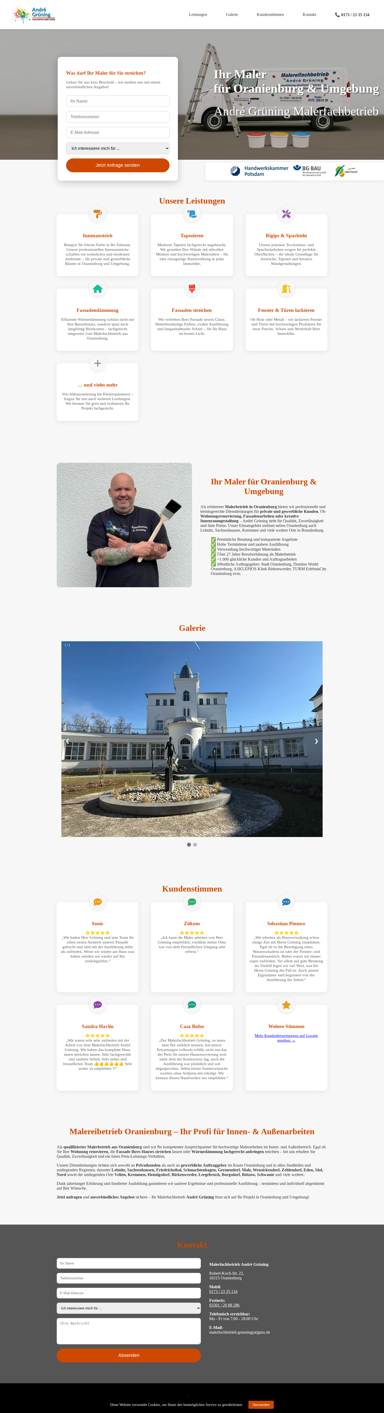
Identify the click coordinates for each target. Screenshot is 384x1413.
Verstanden (261, 1405)
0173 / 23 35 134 (223, 1291)
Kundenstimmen (270, 14)
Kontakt (309, 14)
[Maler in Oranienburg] (32, 22)
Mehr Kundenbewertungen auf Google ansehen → (286, 1037)
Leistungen (198, 14)
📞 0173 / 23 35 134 (352, 15)
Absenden (128, 1355)
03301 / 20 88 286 (224, 1305)
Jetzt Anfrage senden (118, 165)
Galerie (232, 14)
